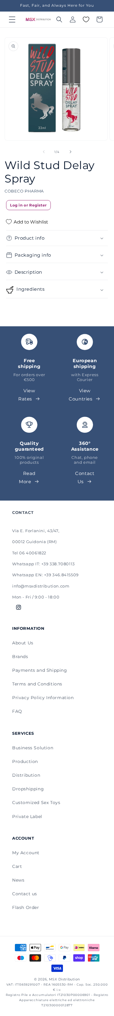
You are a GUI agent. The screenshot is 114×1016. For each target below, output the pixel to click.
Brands (20, 656)
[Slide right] (70, 151)
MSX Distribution (64, 979)
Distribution (26, 775)
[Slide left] (43, 151)
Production (25, 761)
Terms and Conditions (37, 684)
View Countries (80, 395)
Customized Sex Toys (36, 802)
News (18, 880)
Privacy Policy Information (43, 697)
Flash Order (25, 907)
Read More (27, 477)
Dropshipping (28, 789)
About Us (22, 643)
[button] (12, 19)
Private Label (27, 816)
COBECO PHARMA (24, 191)
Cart (17, 866)
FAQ (17, 711)
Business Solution (32, 748)
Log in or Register (28, 205)
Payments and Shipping (39, 670)
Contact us (24, 893)
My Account (26, 852)
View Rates (26, 395)
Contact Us (84, 477)
